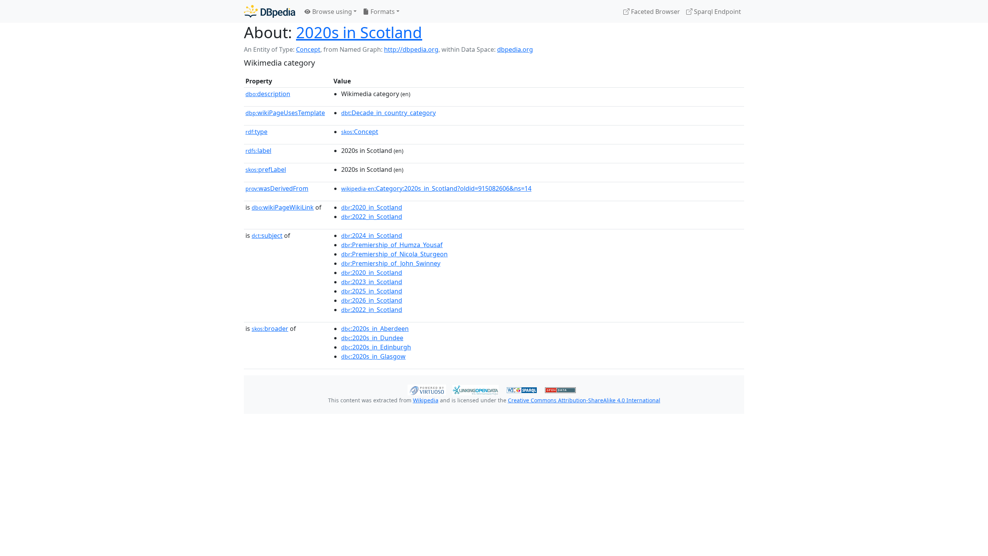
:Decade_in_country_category (388, 112)
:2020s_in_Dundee (372, 338)
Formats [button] (382, 11)
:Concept (359, 131)
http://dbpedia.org (411, 49)
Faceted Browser (654, 11)
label (258, 150)
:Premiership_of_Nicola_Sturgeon (394, 254)
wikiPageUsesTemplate (285, 112)
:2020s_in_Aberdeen (375, 328)
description (267, 94)
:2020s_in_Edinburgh (376, 347)
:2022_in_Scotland (371, 216)
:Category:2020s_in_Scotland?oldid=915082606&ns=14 (436, 188)
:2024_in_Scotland (371, 235)
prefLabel (265, 169)
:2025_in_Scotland (371, 291)
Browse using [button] (331, 11)
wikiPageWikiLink (283, 207)
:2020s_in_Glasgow (373, 356)
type (256, 131)
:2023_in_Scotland (371, 282)
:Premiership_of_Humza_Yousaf (392, 245)
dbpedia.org (515, 49)
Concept (308, 49)
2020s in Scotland (359, 32)
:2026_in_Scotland (371, 300)
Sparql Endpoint (716, 11)
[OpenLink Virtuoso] (427, 389)
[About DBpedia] (269, 11)
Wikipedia (425, 400)
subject (267, 235)
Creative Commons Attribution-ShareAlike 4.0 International (584, 400)
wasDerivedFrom (276, 188)
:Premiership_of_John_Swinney (390, 263)
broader (270, 328)
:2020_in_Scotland (371, 207)
